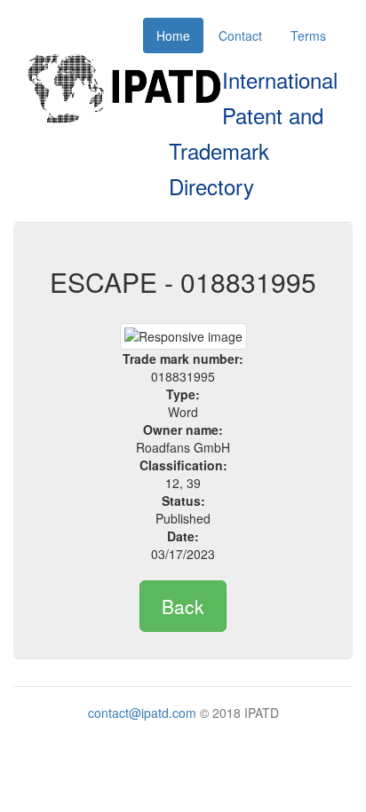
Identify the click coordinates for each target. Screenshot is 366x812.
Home (173, 35)
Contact (240, 35)
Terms (308, 35)
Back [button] (183, 606)
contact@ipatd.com (142, 712)
